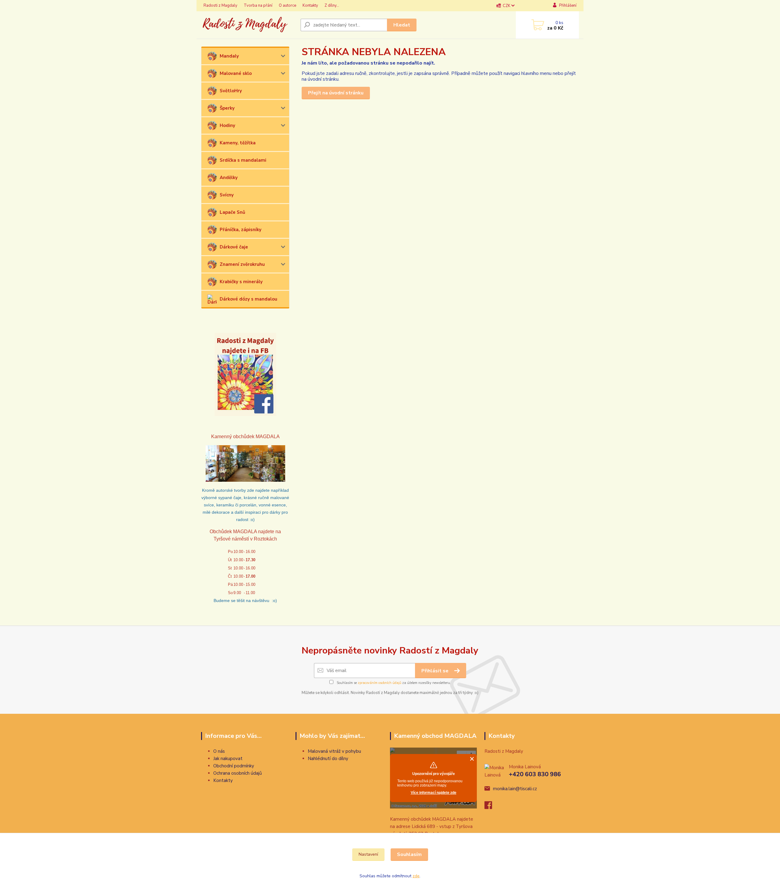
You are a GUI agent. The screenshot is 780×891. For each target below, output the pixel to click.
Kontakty (310, 5)
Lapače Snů (232, 212)
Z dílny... (331, 5)
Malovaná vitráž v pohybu (334, 751)
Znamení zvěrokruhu (242, 264)
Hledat (401, 25)
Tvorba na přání (258, 5)
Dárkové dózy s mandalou (248, 299)
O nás (219, 751)
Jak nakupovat (228, 758)
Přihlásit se (435, 670)
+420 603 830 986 (535, 774)
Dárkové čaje (234, 247)
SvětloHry (231, 91)
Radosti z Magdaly (220, 5)
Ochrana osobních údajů (237, 773)
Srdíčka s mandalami (243, 160)
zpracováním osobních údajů (379, 683)
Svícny (227, 195)
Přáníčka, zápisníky (240, 230)
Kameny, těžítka (238, 143)
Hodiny (227, 125)
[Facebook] (491, 807)
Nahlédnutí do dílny (328, 758)
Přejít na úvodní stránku (335, 93)
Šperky (227, 108)
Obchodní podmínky (233, 766)
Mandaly (229, 56)
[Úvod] (248, 25)
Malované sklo (236, 73)
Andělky (229, 177)
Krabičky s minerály (241, 282)
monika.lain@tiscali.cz (515, 789)
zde (416, 876)
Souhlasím (409, 854)
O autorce (287, 5)
